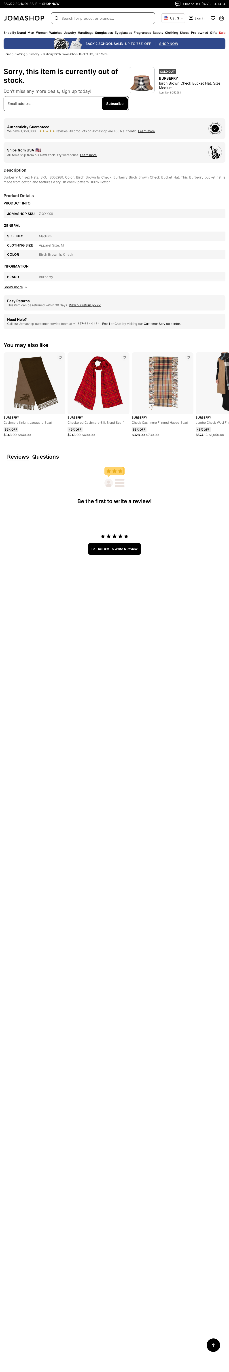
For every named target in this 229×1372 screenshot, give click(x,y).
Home (7, 54)
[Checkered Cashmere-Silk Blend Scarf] (124, 357)
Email (106, 323)
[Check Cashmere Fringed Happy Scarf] (188, 357)
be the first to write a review (114, 549)
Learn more (146, 131)
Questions (45, 457)
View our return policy (85, 305)
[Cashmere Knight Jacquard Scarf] (60, 357)
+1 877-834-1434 (86, 323)
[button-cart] (221, 18)
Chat (117, 323)
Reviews (18, 457)
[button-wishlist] (213, 18)
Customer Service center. (162, 323)
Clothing (20, 54)
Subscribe (114, 103)
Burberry (34, 54)
